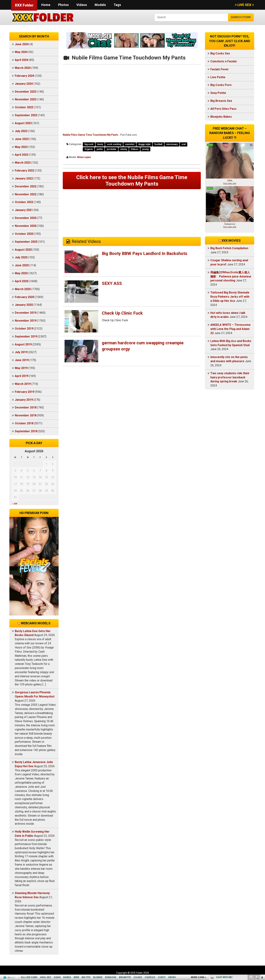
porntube (111, 149)
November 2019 (25, 320)
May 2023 (21, 147)
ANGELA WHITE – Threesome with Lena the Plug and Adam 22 (230, 329)
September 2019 (26, 336)
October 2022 (24, 202)
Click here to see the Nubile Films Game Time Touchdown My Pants (131, 180)
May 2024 (21, 52)
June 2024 (22, 44)
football (158, 144)
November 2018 (25, 415)
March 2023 (23, 162)
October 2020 (24, 233)
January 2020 (24, 304)
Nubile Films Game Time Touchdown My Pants (90, 134)
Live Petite (217, 77)
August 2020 (23, 249)
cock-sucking (114, 144)
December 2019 (25, 312)
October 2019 (24, 328)
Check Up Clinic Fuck (122, 313)
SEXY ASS (112, 283)
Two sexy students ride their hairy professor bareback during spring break (229, 377)
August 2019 (23, 344)
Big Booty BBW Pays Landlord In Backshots (144, 253)
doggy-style (144, 144)
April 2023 (21, 154)
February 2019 (24, 392)
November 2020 (25, 226)
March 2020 (23, 289)
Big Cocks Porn (220, 85)
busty (100, 144)
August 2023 (23, 123)
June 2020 (22, 265)
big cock (89, 144)
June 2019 (22, 360)
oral (184, 144)
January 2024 (24, 83)
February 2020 (24, 297)
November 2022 (25, 194)
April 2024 (21, 60)
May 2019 (21, 368)
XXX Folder (24, 5)
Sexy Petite (218, 93)
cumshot (129, 144)
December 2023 (25, 91)
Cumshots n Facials (223, 61)
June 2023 (22, 139)
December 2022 (25, 186)
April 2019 (21, 376)
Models (100, 5)
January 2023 (24, 178)
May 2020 (21, 273)
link (262, 923)
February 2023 (24, 170)
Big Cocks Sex (220, 53)
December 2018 (25, 407)
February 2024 (24, 75)
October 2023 (24, 107)
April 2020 (21, 281)
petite (100, 149)
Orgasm (89, 149)
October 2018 (24, 423)
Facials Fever (219, 69)
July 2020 (21, 257)
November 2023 (25, 99)
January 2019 (24, 399)
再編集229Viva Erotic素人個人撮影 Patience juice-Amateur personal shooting (230, 276)
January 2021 (24, 210)
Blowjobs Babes (221, 116)
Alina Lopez (84, 157)
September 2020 (26, 241)
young (145, 149)
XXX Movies (231, 240)
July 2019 (21, 352)
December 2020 (25, 218)
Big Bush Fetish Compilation (229, 248)
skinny (123, 149)
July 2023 (21, 131)
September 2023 (26, 115)
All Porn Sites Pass (223, 108)
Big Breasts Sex (221, 101)
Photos (63, 5)
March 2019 (23, 384)
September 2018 (26, 431)
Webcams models (35, 623)
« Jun (14, 504)
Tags (117, 5)
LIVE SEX (244, 5)
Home (45, 5)
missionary (172, 144)
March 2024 (23, 68)
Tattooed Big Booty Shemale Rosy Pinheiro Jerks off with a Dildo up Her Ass (229, 297)
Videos (81, 5)
